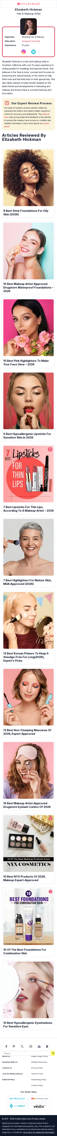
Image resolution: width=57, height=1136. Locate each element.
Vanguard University (31, 41)
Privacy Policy (37, 1068)
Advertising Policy (38, 1080)
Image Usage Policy (39, 1056)
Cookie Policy (37, 1085)
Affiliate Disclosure (39, 1062)
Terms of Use (37, 1074)
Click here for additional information (38, 1132)
